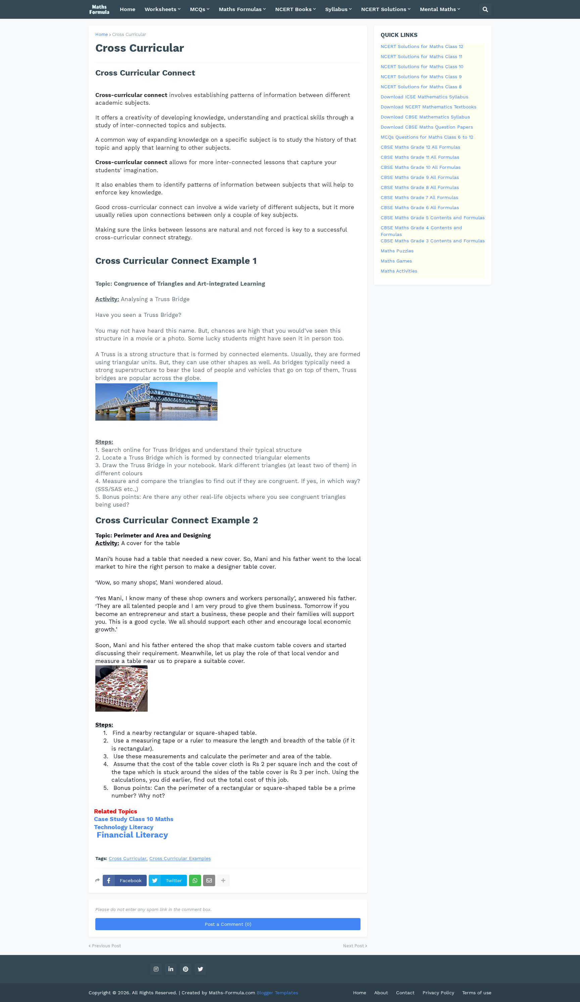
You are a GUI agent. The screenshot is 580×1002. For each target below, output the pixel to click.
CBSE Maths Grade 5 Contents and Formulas (433, 217)
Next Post (353, 946)
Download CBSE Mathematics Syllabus (425, 117)
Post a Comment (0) (228, 924)
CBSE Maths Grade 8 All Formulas (420, 187)
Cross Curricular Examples (180, 858)
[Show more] (223, 880)
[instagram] (156, 969)
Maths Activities (399, 271)
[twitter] (200, 969)
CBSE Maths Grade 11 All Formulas (420, 157)
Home (101, 34)
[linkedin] (171, 969)
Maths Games (396, 261)
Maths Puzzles (397, 250)
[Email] (209, 880)
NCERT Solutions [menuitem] (383, 9)
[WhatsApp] (195, 880)
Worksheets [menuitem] (161, 9)
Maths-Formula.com (233, 992)
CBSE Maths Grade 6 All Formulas (420, 207)
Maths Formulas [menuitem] (240, 9)
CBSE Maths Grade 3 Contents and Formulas (433, 240)
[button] (485, 9)
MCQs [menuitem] (197, 9)
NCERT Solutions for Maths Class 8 (421, 86)
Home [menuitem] (127, 9)
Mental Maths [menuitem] (438, 9)
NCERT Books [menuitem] (293, 9)
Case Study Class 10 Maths (134, 818)
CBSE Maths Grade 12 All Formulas (420, 147)
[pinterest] (185, 969)
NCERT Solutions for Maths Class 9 (421, 76)
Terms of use (476, 992)
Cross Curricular (129, 34)
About (381, 992)
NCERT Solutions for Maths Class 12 (422, 46)
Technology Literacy (123, 826)
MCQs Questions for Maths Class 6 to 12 (427, 137)
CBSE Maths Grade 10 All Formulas (421, 167)
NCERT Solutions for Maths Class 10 (422, 66)
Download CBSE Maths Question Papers (427, 127)
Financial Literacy (132, 835)
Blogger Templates (277, 992)
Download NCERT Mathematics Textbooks (428, 106)
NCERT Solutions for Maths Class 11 (421, 56)
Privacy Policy (438, 992)
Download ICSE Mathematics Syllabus (424, 96)
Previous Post (106, 946)
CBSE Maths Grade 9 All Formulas (420, 177)
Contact (405, 992)
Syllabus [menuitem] (336, 9)
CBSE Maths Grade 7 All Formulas (419, 197)
